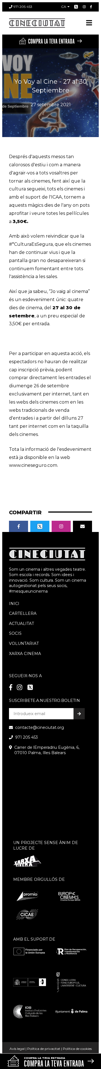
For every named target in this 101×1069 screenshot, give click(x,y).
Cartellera (22, 613)
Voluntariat (24, 643)
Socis (15, 633)
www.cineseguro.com (33, 465)
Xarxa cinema (25, 653)
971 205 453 (22, 6)
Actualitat (21, 623)
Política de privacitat (43, 1049)
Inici (14, 603)
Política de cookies (77, 1049)
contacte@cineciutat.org (39, 727)
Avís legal (17, 1049)
